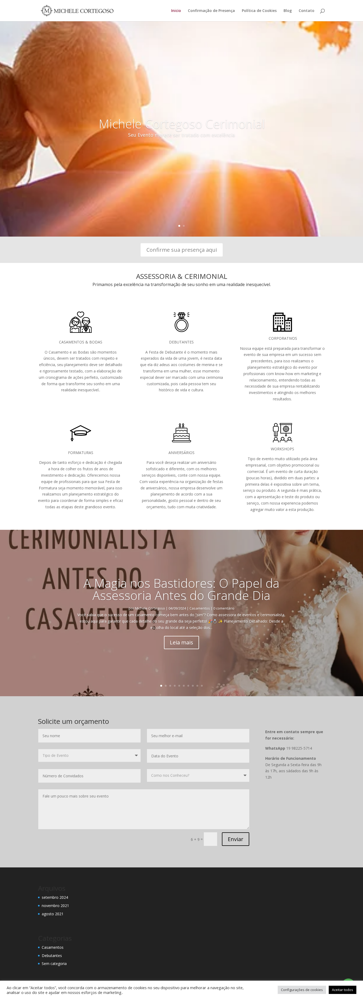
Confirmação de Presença (211, 11)
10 (202, 686)
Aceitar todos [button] (342, 989)
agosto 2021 (53, 913)
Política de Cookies (259, 11)
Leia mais (181, 642)
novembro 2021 (55, 905)
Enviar (235, 839)
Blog (288, 11)
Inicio (176, 11)
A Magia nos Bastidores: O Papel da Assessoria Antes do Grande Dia (181, 589)
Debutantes (52, 955)
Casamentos (199, 608)
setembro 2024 (55, 897)
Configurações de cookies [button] (302, 989)
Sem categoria (54, 963)
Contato (306, 11)
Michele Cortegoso (150, 608)
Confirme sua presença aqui (181, 249)
